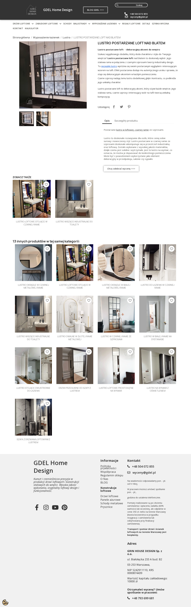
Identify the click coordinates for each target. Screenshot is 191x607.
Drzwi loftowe (21, 23)
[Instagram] (46, 507)
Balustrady (80, 23)
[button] (95, 10)
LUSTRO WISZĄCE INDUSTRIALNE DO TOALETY (74, 223)
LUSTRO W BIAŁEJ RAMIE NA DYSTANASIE (158, 338)
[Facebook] (37, 507)
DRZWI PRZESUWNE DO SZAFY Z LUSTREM (75, 389)
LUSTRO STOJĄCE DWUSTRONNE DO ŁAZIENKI (33, 389)
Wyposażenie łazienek (104, 23)
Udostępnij (114, 107)
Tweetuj (121, 107)
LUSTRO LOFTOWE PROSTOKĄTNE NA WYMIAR (116, 389)
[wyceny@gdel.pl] (126, 16)
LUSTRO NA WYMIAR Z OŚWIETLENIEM (158, 389)
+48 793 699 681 (143, 598)
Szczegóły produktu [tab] (126, 120)
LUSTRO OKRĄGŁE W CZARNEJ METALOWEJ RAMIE (33, 286)
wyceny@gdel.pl (139, 16)
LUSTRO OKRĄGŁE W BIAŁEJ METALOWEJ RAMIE (116, 286)
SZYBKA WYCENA (160, 23)
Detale (146, 23)
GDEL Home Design (57, 10)
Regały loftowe (131, 23)
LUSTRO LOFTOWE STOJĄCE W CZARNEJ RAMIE (31, 223)
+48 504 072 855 (139, 13)
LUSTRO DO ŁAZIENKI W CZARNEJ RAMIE (157, 286)
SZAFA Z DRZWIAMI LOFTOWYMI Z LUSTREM (33, 441)
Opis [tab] (107, 120)
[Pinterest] (64, 507)
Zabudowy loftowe (47, 23)
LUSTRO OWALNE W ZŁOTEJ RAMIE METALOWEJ (74, 338)
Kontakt (18, 28)
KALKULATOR (31, 28)
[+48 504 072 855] (125, 13)
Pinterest (129, 107)
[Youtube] (55, 507)
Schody (67, 23)
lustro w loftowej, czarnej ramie (132, 129)
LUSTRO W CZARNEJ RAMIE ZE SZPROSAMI (116, 338)
